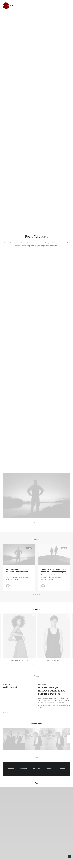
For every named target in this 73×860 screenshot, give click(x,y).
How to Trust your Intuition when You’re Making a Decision (51, 690)
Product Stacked (53, 660)
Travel (29, 548)
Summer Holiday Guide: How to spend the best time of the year (54, 570)
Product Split (19, 660)
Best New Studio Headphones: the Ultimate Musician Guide (18, 570)
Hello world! (10, 687)
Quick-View (33, 615)
